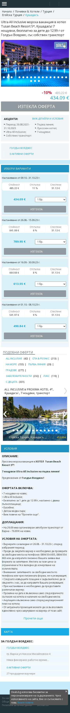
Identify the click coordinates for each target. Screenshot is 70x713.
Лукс (46, 376)
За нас (6, 698)
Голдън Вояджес (21, 148)
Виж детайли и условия (47, 118)
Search (45, 4)
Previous (4, 415)
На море (11, 364)
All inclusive (14, 358)
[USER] (54, 4)
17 (66, 77)
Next (65, 415)
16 (62, 77)
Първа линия (37, 364)
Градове (11, 370)
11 (43, 77)
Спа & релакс (40, 358)
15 (58, 77)
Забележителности (19, 376)
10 (39, 77)
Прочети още (33, 618)
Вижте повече (25, 702)
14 (54, 77)
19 (35, 81)
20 (39, 81)
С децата (11, 382)
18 (31, 81)
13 (51, 77)
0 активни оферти (22, 154)
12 (47, 77)
